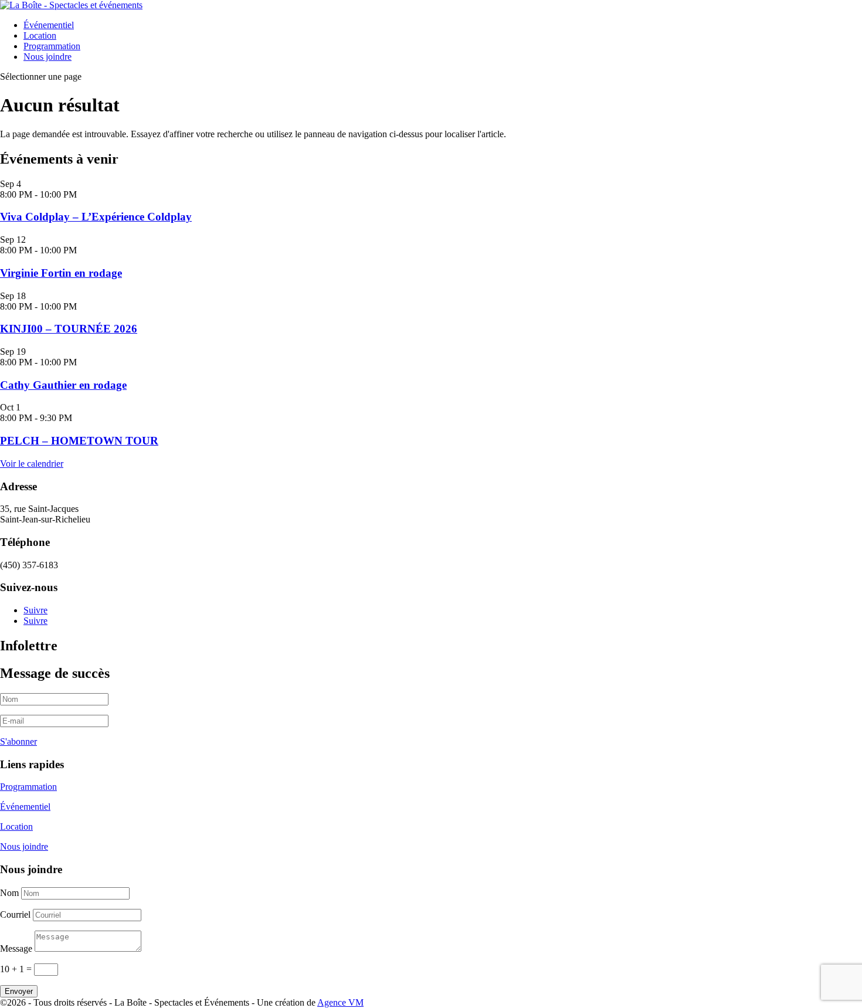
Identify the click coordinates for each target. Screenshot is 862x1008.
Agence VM (340, 1002)
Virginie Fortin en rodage (61, 273)
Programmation (51, 46)
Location (39, 35)
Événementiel (48, 25)
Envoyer (19, 991)
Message (16, 948)
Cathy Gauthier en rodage (63, 385)
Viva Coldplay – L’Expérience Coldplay (96, 217)
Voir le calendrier (31, 464)
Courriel (15, 914)
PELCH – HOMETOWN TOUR (79, 441)
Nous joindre (47, 57)
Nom (9, 893)
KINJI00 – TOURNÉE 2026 (68, 329)
